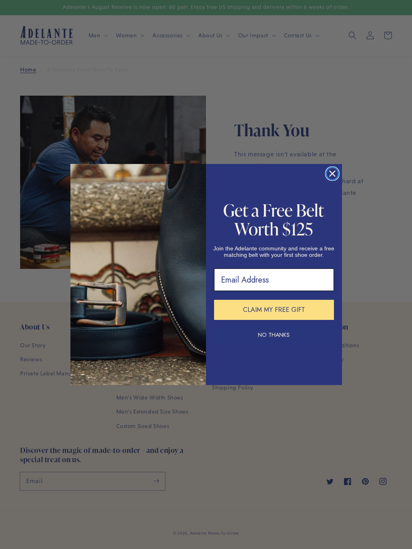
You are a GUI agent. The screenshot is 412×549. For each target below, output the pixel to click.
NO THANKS (274, 335)
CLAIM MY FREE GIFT (274, 309)
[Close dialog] (332, 173)
